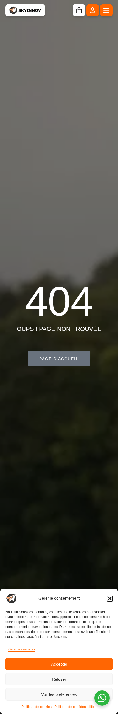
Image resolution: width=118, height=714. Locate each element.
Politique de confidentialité (74, 707)
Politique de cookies (36, 707)
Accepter (59, 664)
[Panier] (79, 10)
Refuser (59, 679)
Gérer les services (21, 649)
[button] (110, 598)
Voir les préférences (59, 694)
